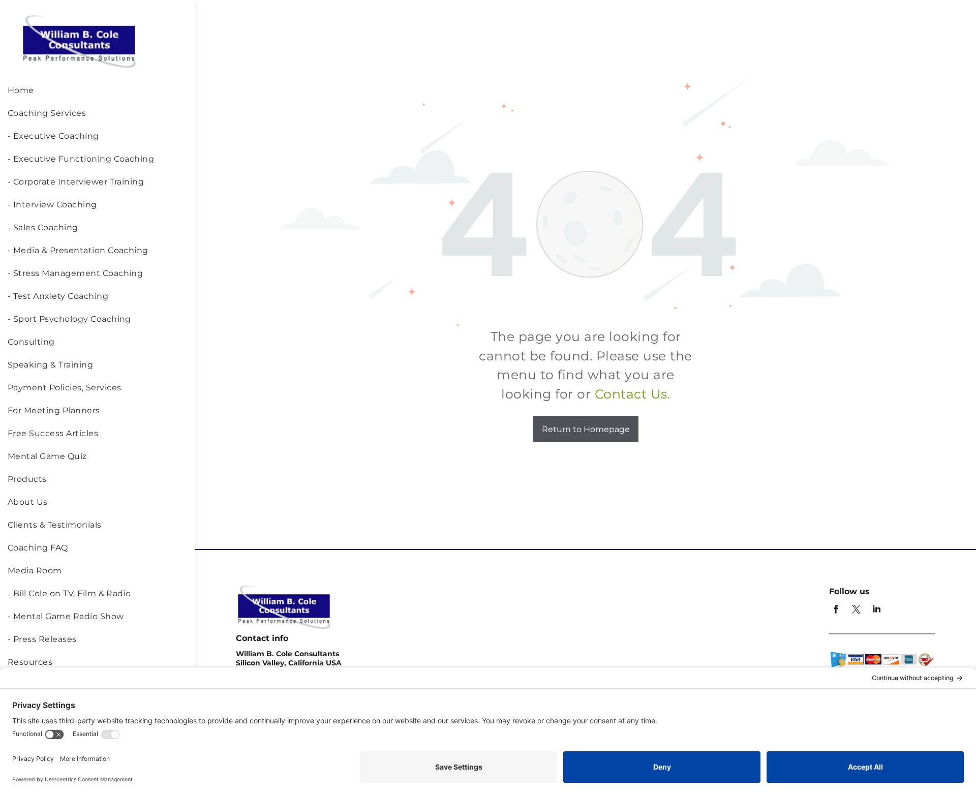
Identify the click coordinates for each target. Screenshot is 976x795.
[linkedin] (876, 610)
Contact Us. (632, 394)
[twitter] (856, 610)
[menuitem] (96, 92)
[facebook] (835, 610)
